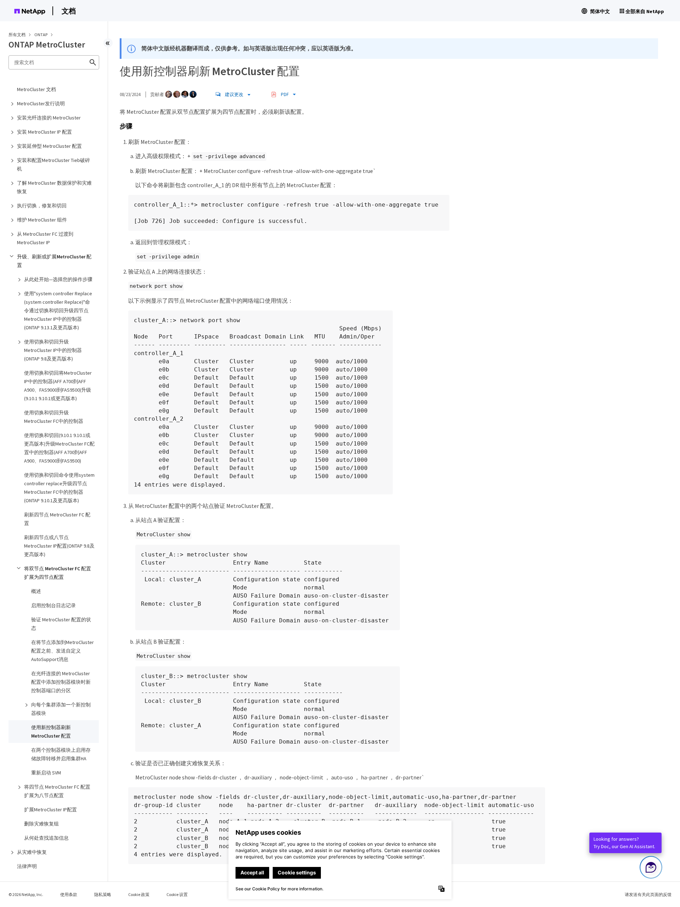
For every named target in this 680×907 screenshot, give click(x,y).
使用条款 (68, 894)
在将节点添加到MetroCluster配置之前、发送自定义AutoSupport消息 (62, 650)
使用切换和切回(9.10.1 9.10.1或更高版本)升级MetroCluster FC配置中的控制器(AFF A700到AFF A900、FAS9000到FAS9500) (59, 448)
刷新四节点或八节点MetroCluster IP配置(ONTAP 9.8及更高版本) (59, 546)
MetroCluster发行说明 (41, 103)
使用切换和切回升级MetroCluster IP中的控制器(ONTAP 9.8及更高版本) (53, 350)
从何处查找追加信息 (46, 838)
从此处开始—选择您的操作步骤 (58, 279)
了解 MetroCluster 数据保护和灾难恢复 (54, 187)
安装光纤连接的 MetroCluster (49, 117)
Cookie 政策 (138, 894)
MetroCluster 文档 (36, 89)
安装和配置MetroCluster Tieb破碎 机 (53, 164)
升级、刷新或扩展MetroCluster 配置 (54, 260)
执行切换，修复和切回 (42, 205)
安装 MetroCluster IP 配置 (44, 132)
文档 (69, 10)
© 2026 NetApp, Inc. (25, 894)
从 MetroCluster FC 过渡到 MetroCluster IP (45, 238)
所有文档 (17, 34)
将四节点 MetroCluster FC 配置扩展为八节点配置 (57, 791)
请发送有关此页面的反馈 (648, 894)
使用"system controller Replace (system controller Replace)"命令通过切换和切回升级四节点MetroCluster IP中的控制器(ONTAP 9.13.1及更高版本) (58, 310)
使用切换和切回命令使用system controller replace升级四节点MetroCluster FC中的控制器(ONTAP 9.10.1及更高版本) (59, 488)
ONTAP (41, 34)
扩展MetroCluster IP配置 (50, 809)
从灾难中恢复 (32, 852)
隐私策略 (102, 894)
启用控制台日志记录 (53, 605)
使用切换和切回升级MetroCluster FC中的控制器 (53, 416)
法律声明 (27, 866)
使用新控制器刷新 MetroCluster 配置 (51, 731)
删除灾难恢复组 (41, 824)
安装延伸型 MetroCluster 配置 (49, 146)
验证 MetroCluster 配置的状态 (61, 623)
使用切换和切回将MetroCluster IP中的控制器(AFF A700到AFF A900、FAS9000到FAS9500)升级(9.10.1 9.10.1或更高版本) (58, 386)
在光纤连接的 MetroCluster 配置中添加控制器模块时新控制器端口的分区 (61, 682)
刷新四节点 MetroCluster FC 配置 (57, 518)
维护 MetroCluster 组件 (42, 220)
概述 (36, 591)
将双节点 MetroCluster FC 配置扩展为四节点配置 (57, 572)
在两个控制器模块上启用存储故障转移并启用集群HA (61, 754)
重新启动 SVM (46, 772)
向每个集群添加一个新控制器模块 (61, 708)
